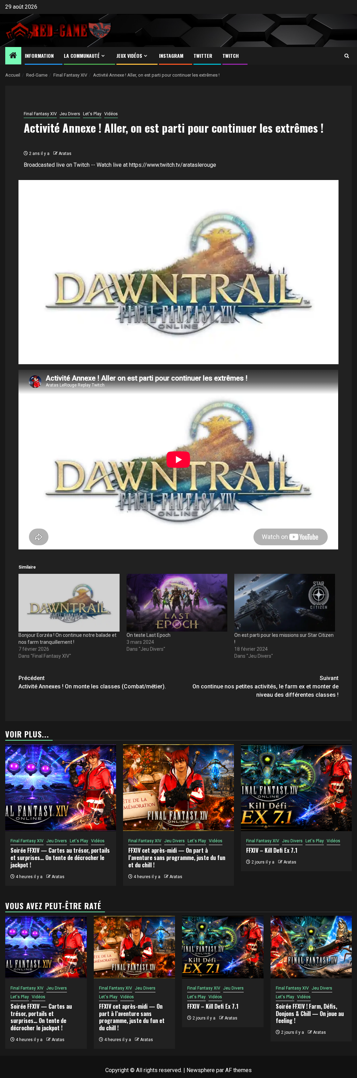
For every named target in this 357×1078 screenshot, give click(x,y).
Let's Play (92, 113)
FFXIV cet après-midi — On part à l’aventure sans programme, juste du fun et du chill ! (176, 857)
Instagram (171, 55)
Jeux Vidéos (129, 55)
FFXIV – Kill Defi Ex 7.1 (271, 850)
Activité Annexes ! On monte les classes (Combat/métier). (92, 682)
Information (39, 55)
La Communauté (82, 55)
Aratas (65, 153)
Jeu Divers (70, 113)
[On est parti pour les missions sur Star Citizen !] (284, 602)
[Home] (13, 56)
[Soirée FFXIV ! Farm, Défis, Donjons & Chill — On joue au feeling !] (311, 947)
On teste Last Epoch (148, 635)
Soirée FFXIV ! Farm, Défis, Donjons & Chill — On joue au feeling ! (310, 1013)
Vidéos (111, 113)
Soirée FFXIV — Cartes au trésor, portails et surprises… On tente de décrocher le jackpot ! (60, 857)
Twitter (202, 55)
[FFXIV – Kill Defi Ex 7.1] (296, 787)
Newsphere (201, 1070)
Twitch (230, 55)
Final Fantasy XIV (40, 113)
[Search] (346, 56)
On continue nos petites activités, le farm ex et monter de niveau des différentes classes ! (265, 686)
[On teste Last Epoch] (177, 602)
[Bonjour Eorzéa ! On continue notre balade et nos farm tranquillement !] (68, 602)
